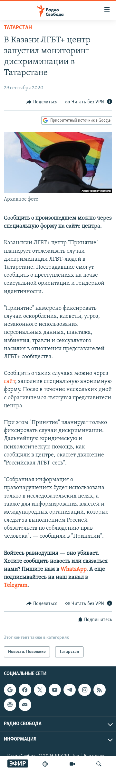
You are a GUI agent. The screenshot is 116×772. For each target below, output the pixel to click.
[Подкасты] (10, 704)
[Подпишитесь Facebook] (25, 690)
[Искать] (99, 764)
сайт (9, 382)
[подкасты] (45, 764)
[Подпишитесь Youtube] (55, 690)
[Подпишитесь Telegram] (69, 690)
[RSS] (99, 690)
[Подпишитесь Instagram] (84, 690)
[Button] (41, 102)
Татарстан (18, 28)
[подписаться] (25, 704)
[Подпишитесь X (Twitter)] (40, 690)
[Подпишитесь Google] (10, 690)
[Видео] (72, 764)
